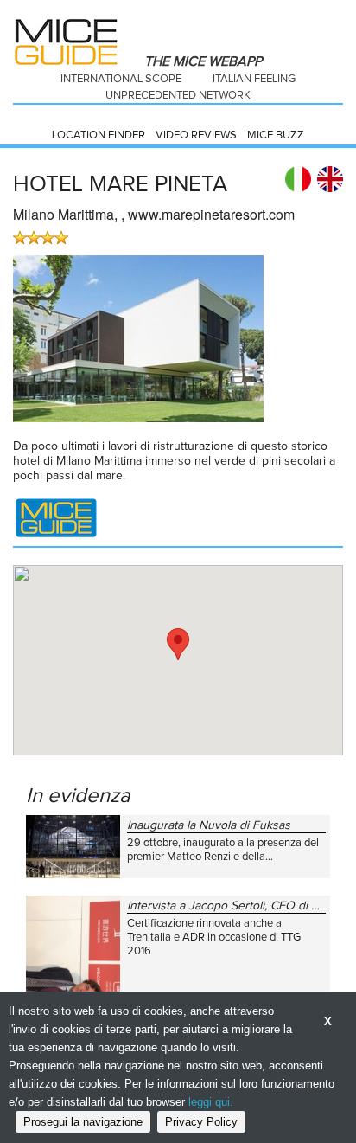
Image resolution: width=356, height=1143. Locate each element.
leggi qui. (210, 1101)
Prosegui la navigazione (83, 1121)
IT (298, 179)
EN (330, 179)
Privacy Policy (201, 1121)
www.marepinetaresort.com (211, 214)
